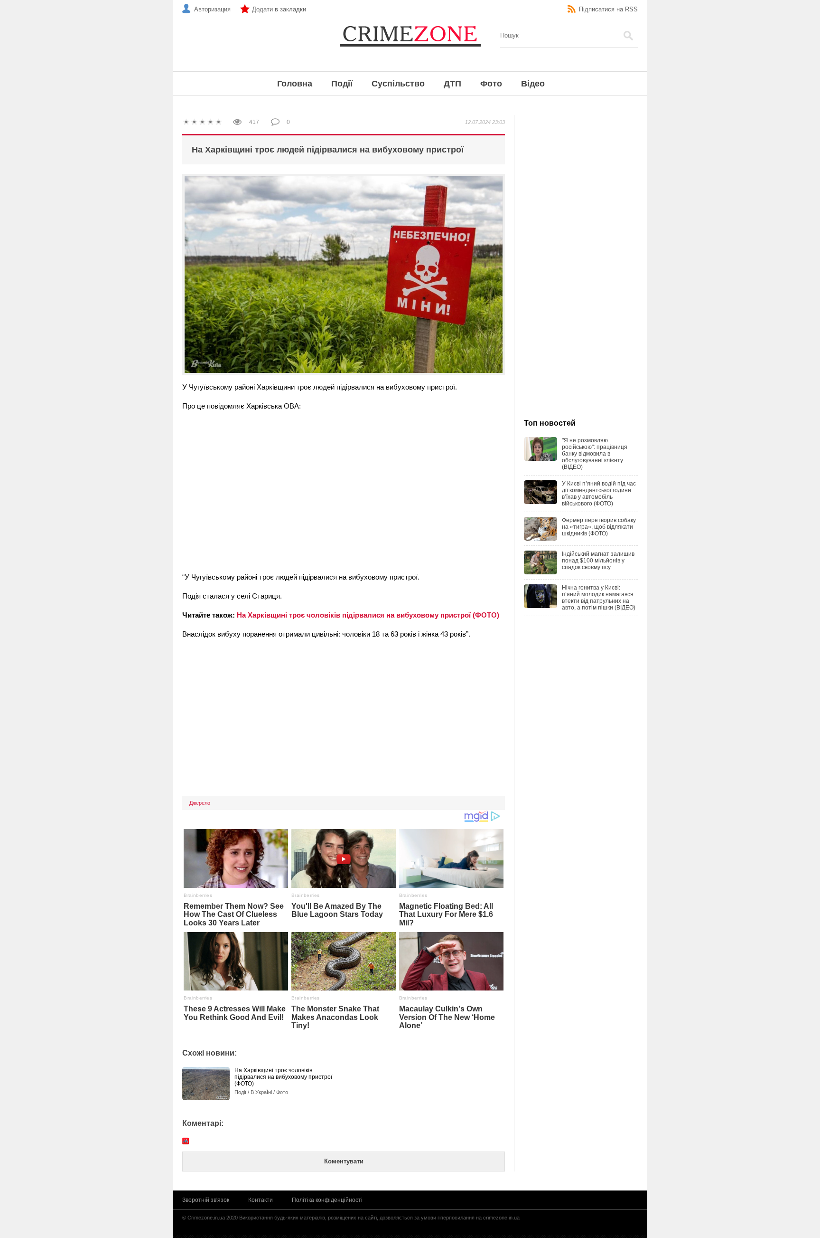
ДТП (452, 83)
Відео (533, 83)
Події (342, 83)
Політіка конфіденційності (327, 1200)
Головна (294, 83)
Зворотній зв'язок (205, 1200)
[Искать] (628, 35)
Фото (491, 83)
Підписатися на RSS (608, 9)
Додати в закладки (279, 9)
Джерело (199, 803)
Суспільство (398, 83)
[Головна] (410, 35)
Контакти (260, 1200)
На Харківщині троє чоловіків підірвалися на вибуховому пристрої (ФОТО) (368, 615)
